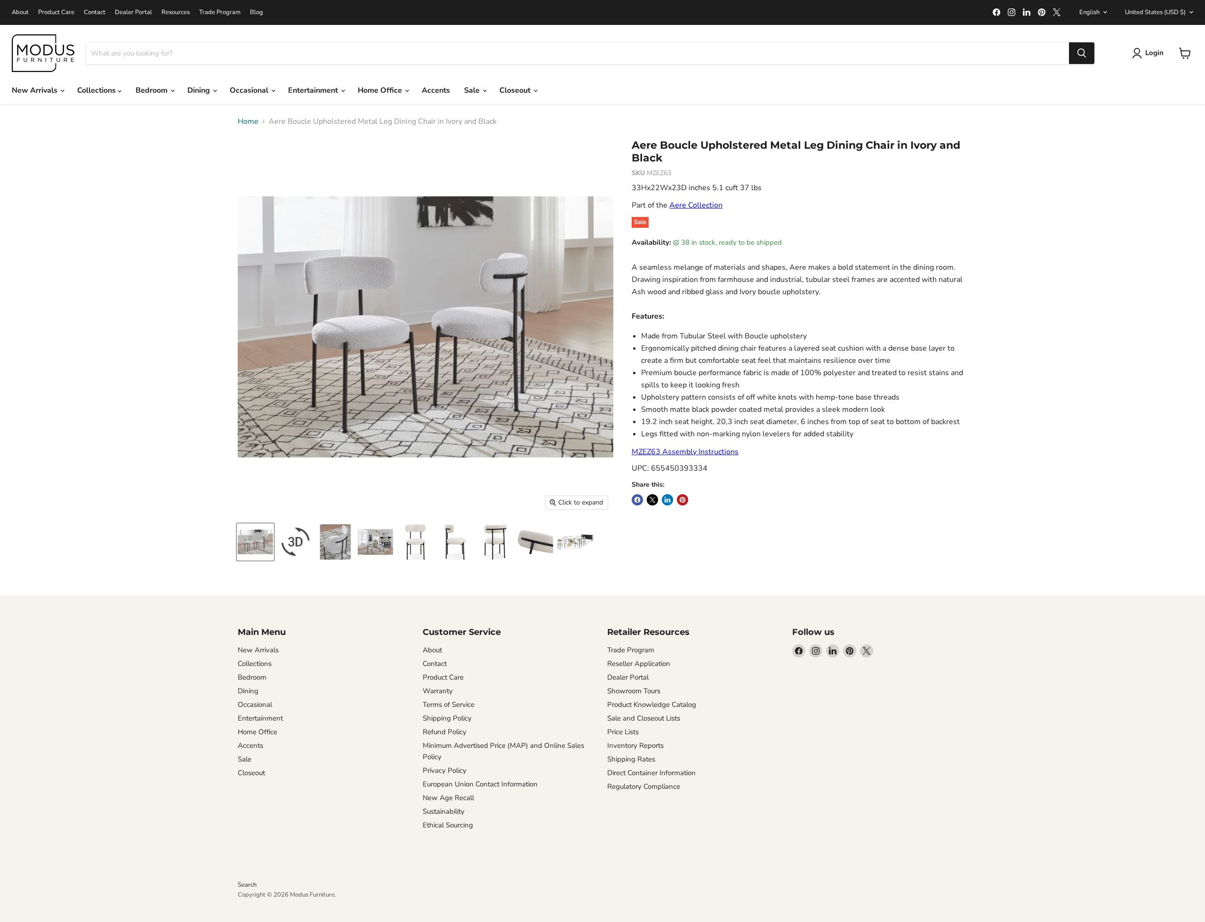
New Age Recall (448, 797)
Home (248, 121)
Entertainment (314, 90)
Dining (199, 90)
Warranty (438, 691)
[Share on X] (652, 499)
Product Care (56, 12)
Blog (256, 12)
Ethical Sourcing (448, 825)
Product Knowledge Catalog (651, 704)
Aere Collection (696, 205)
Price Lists (623, 732)
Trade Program (220, 12)
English (1089, 12)
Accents (436, 90)
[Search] (1081, 53)
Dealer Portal (133, 12)
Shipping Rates (631, 759)
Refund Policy (444, 732)
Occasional (250, 90)
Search (247, 885)
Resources (175, 12)
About (20, 12)
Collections (97, 90)
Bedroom (152, 90)
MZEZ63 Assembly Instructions (685, 452)
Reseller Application (638, 663)
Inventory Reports (635, 745)
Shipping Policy (447, 718)
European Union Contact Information (480, 784)
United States (1155, 12)
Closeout (515, 90)
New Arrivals (35, 90)
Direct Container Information (651, 773)
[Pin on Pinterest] (682, 499)
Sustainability (444, 811)
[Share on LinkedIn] (667, 499)
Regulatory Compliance (643, 786)
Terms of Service (448, 704)
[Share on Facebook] (637, 499)
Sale (473, 90)
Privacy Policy (444, 770)
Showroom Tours (633, 691)
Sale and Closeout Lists (643, 718)
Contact (94, 12)
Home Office (381, 90)
